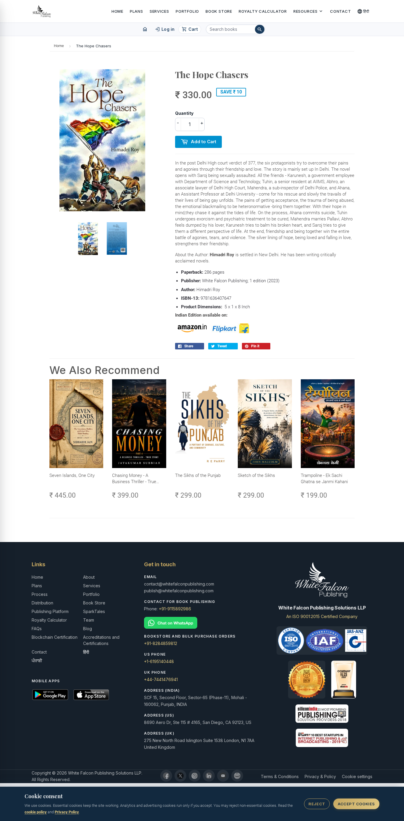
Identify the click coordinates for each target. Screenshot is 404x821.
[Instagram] (195, 776)
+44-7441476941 (161, 679)
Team (88, 619)
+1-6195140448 (159, 661)
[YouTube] (223, 776)
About (89, 577)
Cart (190, 29)
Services (159, 11)
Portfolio (187, 11)
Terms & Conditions (280, 776)
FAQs (37, 628)
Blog (87, 628)
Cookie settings (357, 776)
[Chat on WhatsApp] (202, 623)
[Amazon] (237, 776)
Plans (136, 11)
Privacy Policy (67, 812)
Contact (340, 11)
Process (40, 594)
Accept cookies (356, 803)
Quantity (184, 113)
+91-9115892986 (175, 608)
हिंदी (363, 11)
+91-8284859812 (160, 643)
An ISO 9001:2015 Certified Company (322, 616)
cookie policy (36, 812)
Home (117, 11)
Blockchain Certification (54, 637)
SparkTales (94, 611)
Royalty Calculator (263, 11)
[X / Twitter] (180, 776)
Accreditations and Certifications (101, 640)
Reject (316, 803)
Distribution (42, 602)
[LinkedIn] (209, 776)
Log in (164, 29)
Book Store (219, 11)
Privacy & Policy (320, 776)
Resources (308, 11)
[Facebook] (166, 776)
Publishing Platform (50, 611)
